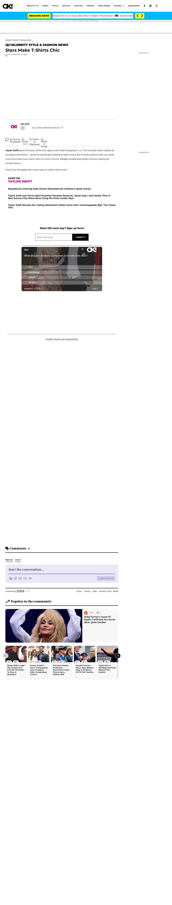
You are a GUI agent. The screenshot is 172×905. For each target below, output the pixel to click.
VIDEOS (90, 6)
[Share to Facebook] (15, 139)
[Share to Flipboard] (34, 139)
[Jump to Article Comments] (7, 139)
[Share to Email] (44, 139)
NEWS (45, 6)
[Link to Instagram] (150, 5)
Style (55, 6)
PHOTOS (78, 6)
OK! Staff (25, 124)
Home (8, 40)
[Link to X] (156, 5)
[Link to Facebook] (144, 5)
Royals (66, 6)
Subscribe (133, 6)
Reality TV (33, 6)
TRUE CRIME (104, 6)
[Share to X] (25, 139)
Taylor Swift (25, 40)
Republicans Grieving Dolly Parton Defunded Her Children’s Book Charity (49, 189)
